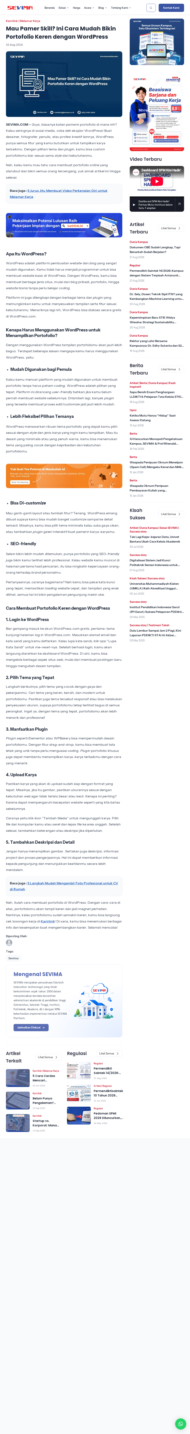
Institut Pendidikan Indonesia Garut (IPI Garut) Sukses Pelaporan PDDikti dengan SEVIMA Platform (156, 611)
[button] (180, 1424)
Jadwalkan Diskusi (28, 1027)
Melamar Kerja (30, 21)
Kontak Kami (171, 7)
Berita (143, 383)
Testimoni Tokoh (158, 625)
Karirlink (12, 21)
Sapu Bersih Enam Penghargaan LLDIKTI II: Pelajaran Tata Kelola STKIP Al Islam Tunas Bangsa (156, 396)
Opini (133, 410)
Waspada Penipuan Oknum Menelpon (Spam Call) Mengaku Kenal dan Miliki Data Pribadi (156, 466)
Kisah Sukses (138, 578)
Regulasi (98, 1063)
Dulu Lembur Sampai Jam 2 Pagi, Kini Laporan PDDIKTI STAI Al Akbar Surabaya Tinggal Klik (155, 635)
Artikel (97, 1086)
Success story (138, 531)
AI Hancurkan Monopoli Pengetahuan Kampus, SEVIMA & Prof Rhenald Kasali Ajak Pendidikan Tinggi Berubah (157, 443)
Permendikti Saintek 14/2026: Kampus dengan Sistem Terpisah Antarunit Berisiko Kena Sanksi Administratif (157, 275)
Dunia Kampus (139, 242)
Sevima (13, 958)
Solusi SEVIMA (169, 528)
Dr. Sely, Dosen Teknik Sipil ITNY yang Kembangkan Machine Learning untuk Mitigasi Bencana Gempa (156, 298)
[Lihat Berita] (18, 1078)
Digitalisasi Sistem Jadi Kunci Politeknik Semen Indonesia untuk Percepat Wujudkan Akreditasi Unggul (157, 564)
